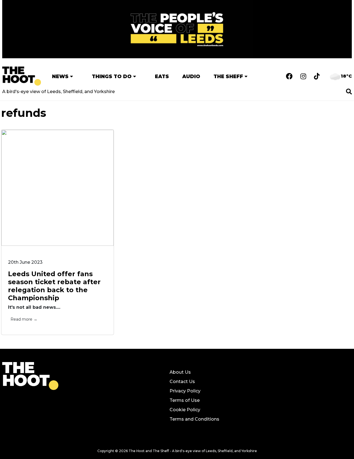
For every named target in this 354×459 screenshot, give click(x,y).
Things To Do (112, 76)
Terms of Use (185, 400)
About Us (180, 372)
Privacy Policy (185, 391)
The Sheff (228, 76)
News (60, 76)
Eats (162, 76)
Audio (191, 76)
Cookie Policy (185, 409)
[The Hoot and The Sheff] (21, 76)
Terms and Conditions (194, 419)
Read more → (24, 319)
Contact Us (182, 381)
